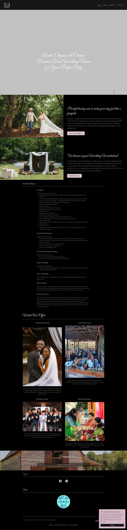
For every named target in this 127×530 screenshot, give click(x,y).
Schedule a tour (74, 176)
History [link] (105, 5)
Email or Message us (76, 133)
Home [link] (99, 5)
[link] (7, 5)
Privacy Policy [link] (73, 525)
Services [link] (112, 5)
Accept (112, 525)
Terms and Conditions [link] (61, 525)
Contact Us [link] (120, 5)
